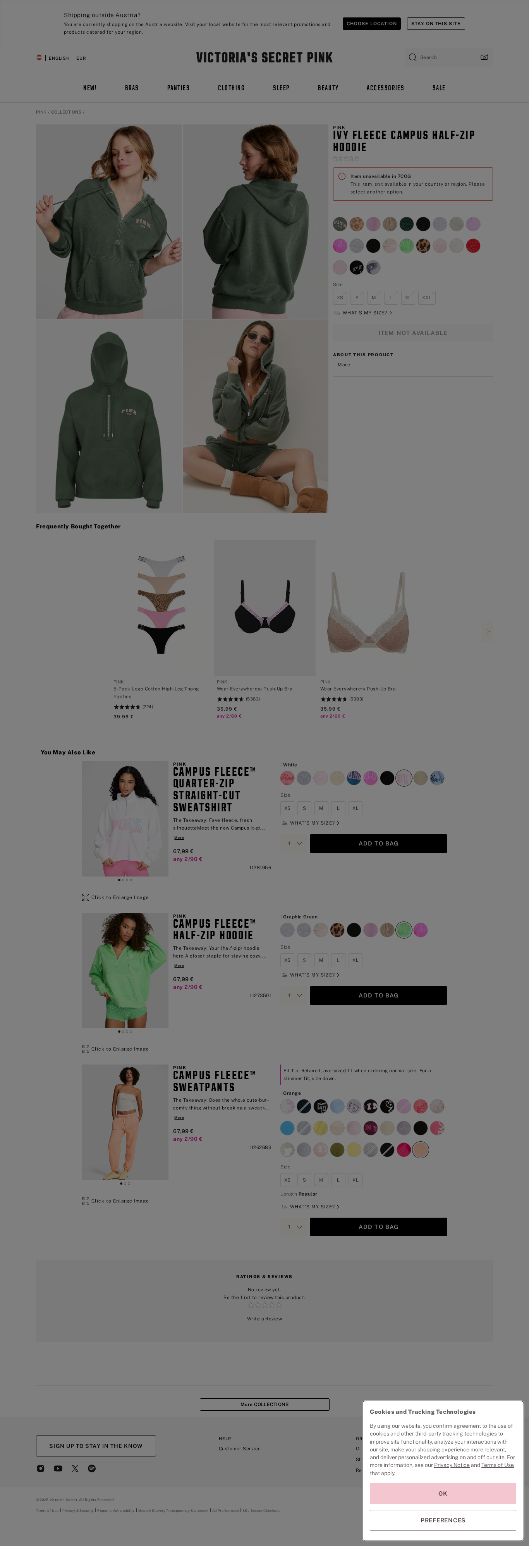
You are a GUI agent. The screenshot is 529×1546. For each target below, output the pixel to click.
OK (443, 1493)
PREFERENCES (443, 1520)
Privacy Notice (452, 1465)
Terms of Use (497, 1465)
